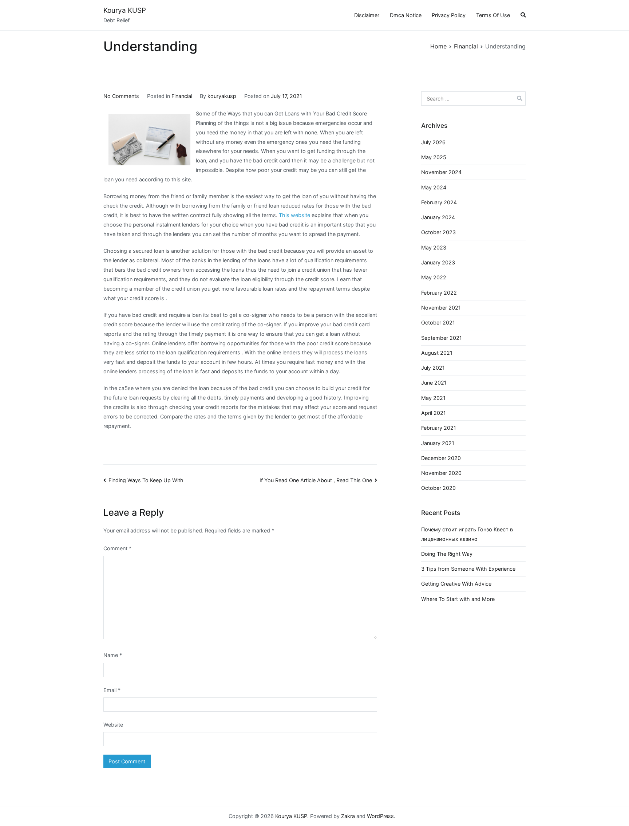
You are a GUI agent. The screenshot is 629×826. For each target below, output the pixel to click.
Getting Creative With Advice (456, 584)
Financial (181, 96)
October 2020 (438, 488)
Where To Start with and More (458, 599)
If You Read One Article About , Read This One (316, 480)
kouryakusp (221, 96)
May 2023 (433, 247)
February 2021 (438, 428)
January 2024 (438, 217)
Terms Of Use (493, 15)
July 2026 (433, 142)
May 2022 (433, 277)
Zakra (348, 816)
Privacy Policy (449, 15)
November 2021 (441, 307)
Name (112, 655)
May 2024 (433, 187)
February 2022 (439, 293)
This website (294, 215)
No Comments (121, 96)
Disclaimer (366, 15)
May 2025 (433, 157)
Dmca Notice (406, 15)
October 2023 (438, 232)
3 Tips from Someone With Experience (468, 569)
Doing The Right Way (446, 554)
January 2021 (437, 443)
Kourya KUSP (124, 10)
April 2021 (433, 413)
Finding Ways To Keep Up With (145, 480)
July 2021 (433, 368)
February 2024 (439, 202)
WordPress (380, 816)
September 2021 (441, 338)
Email (111, 690)
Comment (117, 548)
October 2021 (438, 322)
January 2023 (438, 262)
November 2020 (441, 473)
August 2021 (436, 353)
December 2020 (441, 458)
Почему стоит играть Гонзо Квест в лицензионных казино (467, 534)
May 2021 (433, 398)
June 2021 (434, 382)
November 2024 (441, 172)
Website (113, 724)
